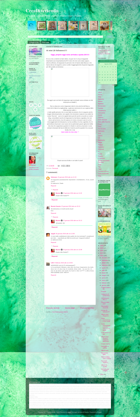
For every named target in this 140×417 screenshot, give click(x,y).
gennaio (104, 285)
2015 (102, 374)
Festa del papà (102, 119)
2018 (102, 250)
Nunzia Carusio (56, 206)
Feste (100, 124)
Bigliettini (100, 103)
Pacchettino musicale (104, 307)
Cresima (100, 117)
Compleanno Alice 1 (105, 298)
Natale (100, 142)
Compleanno (102, 110)
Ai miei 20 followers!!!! (105, 311)
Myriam (58, 193)
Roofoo (86, 412)
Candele (100, 108)
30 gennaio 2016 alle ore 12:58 (65, 233)
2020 (102, 245)
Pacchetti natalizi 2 (104, 361)
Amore (100, 94)
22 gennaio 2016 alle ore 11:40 (72, 193)
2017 (102, 253)
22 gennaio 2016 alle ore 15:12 (70, 206)
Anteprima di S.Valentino (105, 294)
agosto (104, 268)
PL (99, 151)
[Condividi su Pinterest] (69, 166)
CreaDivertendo (42, 10)
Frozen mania (105, 344)
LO (99, 138)
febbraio (104, 283)
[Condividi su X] (65, 166)
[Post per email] (58, 165)
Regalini (100, 156)
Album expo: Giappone (105, 315)
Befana (100, 101)
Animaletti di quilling (105, 347)
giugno (104, 273)
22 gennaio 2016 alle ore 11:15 (67, 177)
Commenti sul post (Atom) (60, 312)
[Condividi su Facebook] (67, 166)
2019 (102, 248)
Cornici (100, 115)
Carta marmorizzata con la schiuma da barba (105, 327)
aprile (103, 278)
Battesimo (101, 99)
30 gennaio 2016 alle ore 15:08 (72, 249)
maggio (104, 275)
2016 (102, 255)
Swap (99, 164)
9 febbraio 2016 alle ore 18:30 (63, 263)
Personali (55, 168)
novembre (105, 260)
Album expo (104, 350)
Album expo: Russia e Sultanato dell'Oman (105, 339)
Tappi (99, 169)
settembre (105, 265)
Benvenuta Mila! (104, 353)
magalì (53, 233)
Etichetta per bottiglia (105, 369)
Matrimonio (101, 140)
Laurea (100, 135)
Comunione (101, 113)
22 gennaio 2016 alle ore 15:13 (72, 220)
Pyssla (100, 154)
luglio (103, 270)
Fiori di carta (102, 128)
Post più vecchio (87, 308)
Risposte (55, 189)
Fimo (99, 126)
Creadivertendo (32, 72)
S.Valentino (101, 158)
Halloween (101, 131)
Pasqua (100, 144)
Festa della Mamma (104, 122)
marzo (104, 280)
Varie (99, 176)
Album (100, 92)
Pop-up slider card (105, 303)
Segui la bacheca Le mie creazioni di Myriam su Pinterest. (104, 51)
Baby (99, 97)
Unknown (54, 177)
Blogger (99, 412)
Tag (99, 166)
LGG (52, 263)
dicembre (105, 257)
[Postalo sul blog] (64, 166)
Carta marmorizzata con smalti (105, 320)
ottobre (104, 263)
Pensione (101, 147)
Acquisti (103, 291)
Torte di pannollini (103, 173)
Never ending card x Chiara (106, 357)
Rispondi (53, 186)
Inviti (99, 133)
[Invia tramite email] (62, 166)
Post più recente (53, 308)
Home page (45, 42)
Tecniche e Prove (103, 171)
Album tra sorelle (104, 365)
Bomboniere (101, 106)
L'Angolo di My (34, 42)
